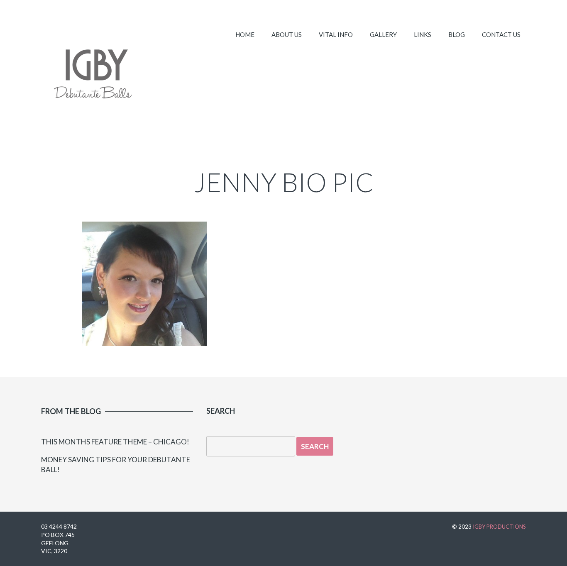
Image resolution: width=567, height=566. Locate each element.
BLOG (456, 34)
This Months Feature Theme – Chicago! (115, 441)
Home (244, 34)
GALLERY (383, 34)
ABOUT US (286, 34)
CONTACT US (501, 34)
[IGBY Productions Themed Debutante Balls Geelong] (92, 77)
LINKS (422, 34)
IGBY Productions (499, 526)
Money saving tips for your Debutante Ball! (115, 464)
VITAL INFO (336, 34)
